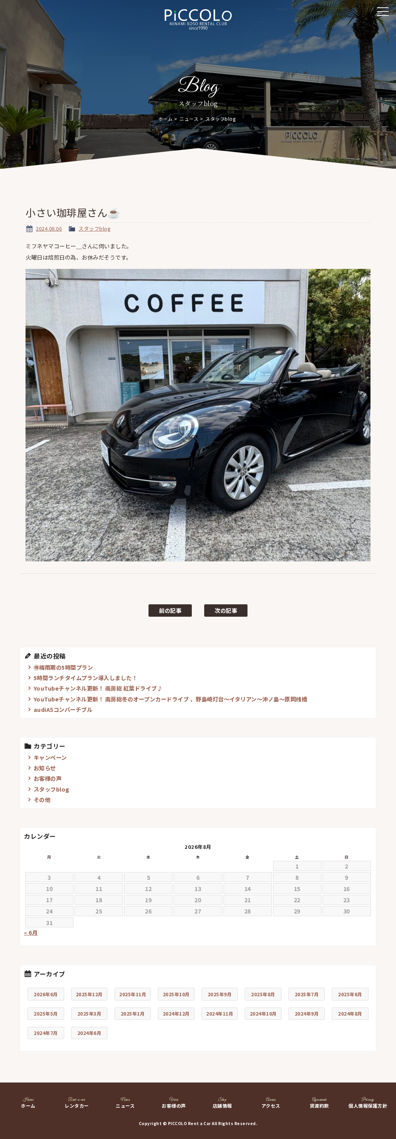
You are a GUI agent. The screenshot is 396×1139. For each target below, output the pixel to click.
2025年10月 (176, 994)
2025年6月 (350, 994)
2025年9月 (220, 994)
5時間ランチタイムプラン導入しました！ (86, 677)
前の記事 (170, 610)
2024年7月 (46, 1033)
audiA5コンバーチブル (63, 709)
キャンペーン (50, 757)
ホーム (165, 118)
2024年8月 (350, 1013)
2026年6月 (46, 994)
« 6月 (31, 932)
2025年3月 (89, 1013)
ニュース (188, 118)
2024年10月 (263, 1013)
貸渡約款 (319, 1103)
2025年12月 (89, 994)
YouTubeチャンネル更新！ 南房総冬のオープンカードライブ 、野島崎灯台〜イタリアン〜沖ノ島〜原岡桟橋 (170, 699)
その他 (42, 799)
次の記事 (226, 610)
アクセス (270, 1103)
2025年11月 (132, 994)
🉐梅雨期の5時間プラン (63, 667)
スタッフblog (95, 228)
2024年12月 (176, 1013)
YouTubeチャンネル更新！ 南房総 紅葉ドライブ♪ (98, 688)
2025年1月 (133, 1013)
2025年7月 (307, 994)
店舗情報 (222, 1103)
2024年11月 (219, 1013)
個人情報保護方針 (367, 1103)
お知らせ (45, 767)
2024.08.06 (49, 228)
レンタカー (77, 1103)
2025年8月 (263, 994)
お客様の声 (48, 778)
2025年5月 (46, 1013)
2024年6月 (89, 1033)
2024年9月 (307, 1013)
